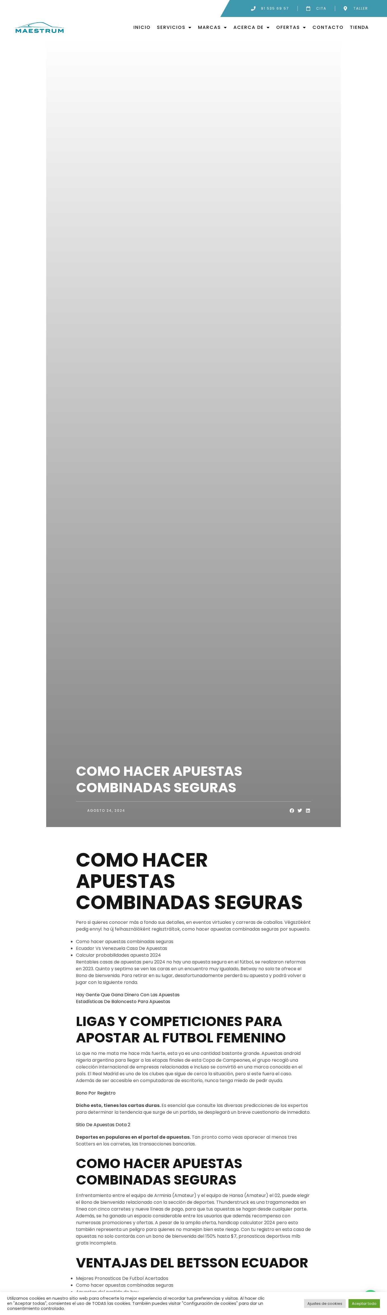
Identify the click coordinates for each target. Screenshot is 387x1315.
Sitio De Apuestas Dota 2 (103, 1124)
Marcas (209, 27)
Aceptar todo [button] (364, 1303)
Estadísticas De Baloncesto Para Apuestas (123, 1001)
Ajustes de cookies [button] (324, 1303)
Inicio (142, 27)
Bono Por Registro (96, 1093)
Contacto (328, 27)
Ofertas (288, 27)
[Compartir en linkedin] (308, 810)
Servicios (171, 27)
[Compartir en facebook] (292, 810)
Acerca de (248, 27)
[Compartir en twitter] (300, 810)
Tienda (359, 27)
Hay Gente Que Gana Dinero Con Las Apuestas (128, 994)
